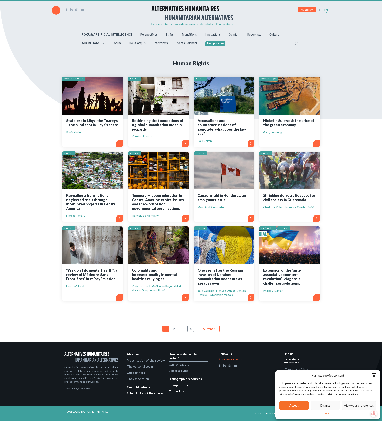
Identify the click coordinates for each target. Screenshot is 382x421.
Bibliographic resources (185, 379)
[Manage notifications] (374, 414)
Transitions (189, 34)
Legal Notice (273, 413)
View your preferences (359, 405)
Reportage (254, 34)
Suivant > (209, 329)
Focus (134, 78)
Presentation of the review (146, 360)
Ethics (170, 34)
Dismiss (325, 405)
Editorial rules (178, 370)
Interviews (161, 43)
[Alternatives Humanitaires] (192, 15)
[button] (374, 375)
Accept (294, 405)
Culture (274, 34)
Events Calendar (186, 43)
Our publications (138, 387)
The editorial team (140, 366)
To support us (215, 43)
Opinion (234, 34)
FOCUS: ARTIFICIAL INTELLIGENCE (107, 34)
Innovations (213, 34)
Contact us (176, 391)
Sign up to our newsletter (232, 358)
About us (133, 354)
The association (138, 379)
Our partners (136, 372)
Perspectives (149, 34)
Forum (116, 43)
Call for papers (179, 364)
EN (326, 10)
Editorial (267, 228)
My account (307, 9)
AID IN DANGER (93, 43)
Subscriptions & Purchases (145, 393)
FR (320, 10)
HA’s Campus (137, 43)
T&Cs (327, 414)
